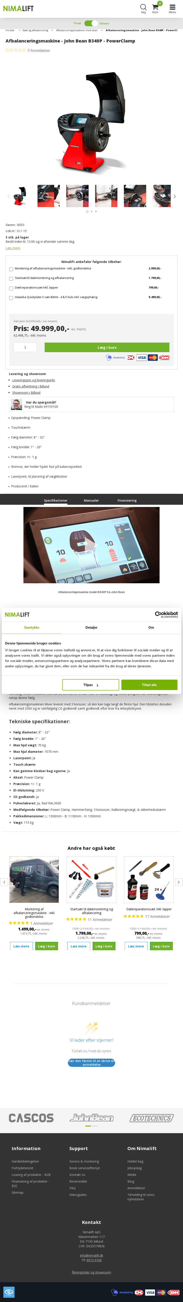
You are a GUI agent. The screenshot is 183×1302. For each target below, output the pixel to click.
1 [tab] (86, 210)
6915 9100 (94, 1260)
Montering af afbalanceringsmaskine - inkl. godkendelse (53, 268)
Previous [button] (9, 196)
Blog (130, 1181)
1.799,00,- (155, 278)
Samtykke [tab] (32, 627)
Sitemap (17, 1192)
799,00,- (154, 287)
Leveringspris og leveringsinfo (33, 380)
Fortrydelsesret (22, 1168)
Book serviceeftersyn (84, 1168)
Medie (131, 1175)
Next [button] (174, 196)
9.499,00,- (155, 297)
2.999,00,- (155, 268)
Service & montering (84, 1161)
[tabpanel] (20, 196)
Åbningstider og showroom (91, 1272)
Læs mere (13, 248)
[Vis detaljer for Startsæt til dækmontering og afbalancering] (91, 879)
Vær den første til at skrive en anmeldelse (91, 1063)
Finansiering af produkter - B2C (31, 1183)
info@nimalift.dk (91, 1255)
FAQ (72, 1188)
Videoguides (78, 1195)
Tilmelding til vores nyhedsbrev (140, 1197)
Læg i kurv (107, 347)
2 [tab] (90, 210)
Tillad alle (149, 685)
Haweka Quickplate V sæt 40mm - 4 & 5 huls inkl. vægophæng (56, 297)
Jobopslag (134, 1168)
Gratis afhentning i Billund (30, 386)
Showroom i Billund (26, 392)
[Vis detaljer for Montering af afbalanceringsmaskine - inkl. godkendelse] (34, 879)
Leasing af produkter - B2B (31, 1175)
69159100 (51, 406)
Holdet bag (135, 1161)
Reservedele (78, 1181)
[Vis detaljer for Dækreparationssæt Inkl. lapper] (149, 879)
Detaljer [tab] (91, 627)
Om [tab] (151, 627)
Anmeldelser (136, 1188)
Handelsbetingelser (25, 1161)
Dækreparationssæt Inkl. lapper (36, 287)
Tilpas (88, 685)
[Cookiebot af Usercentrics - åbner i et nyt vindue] (158, 614)
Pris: (21, 328)
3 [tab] (95, 210)
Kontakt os (77, 1175)
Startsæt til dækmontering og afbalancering (44, 278)
